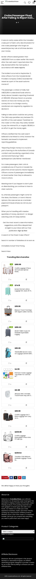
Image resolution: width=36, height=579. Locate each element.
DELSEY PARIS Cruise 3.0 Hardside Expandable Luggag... (22, 332)
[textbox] (7, 534)
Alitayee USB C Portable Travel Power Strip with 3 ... (23, 394)
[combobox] (7, 534)
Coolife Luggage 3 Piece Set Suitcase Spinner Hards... (23, 270)
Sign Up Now (22, 231)
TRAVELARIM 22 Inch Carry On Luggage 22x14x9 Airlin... (24, 353)
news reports (20, 67)
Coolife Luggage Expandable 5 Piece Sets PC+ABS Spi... (23, 437)
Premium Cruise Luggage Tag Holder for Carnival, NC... (23, 374)
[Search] (25, 2)
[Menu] (2, 2)
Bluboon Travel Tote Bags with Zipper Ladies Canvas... (24, 311)
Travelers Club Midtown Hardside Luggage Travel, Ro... (23, 458)
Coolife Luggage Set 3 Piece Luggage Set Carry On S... (23, 416)
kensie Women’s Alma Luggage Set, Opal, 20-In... (23, 290)
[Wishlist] (29, 2)
